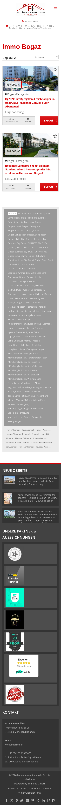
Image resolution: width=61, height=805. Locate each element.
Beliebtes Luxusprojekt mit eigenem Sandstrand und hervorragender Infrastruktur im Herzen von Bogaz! (28, 169)
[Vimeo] (27, 800)
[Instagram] (53, 800)
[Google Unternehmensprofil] (17, 800)
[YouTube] (21, 800)
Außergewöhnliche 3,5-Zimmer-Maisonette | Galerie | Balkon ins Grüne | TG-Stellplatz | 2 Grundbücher (38, 497)
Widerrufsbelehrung (29, 792)
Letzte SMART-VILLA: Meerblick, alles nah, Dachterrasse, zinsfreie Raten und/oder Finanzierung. (37, 481)
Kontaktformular (14, 744)
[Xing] (37, 800)
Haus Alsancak (27, 429)
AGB (23, 788)
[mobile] (56, 8)
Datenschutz (34, 788)
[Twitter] (11, 800)
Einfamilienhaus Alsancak (26, 442)
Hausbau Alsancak (43, 446)
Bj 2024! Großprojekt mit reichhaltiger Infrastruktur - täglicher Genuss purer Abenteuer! (30, 103)
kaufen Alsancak (14, 434)
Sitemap (47, 788)
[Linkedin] (43, 800)
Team (8, 740)
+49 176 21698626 (31, 21)
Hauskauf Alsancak (23, 438)
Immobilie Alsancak (30, 434)
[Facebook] (6, 800)
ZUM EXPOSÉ (49, 121)
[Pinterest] (32, 800)
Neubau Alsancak (26, 446)
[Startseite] (30, 9)
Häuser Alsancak (43, 429)
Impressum (13, 788)
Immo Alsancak (13, 429)
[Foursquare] (48, 800)
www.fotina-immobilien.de (23, 761)
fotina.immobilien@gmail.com (24, 757)
